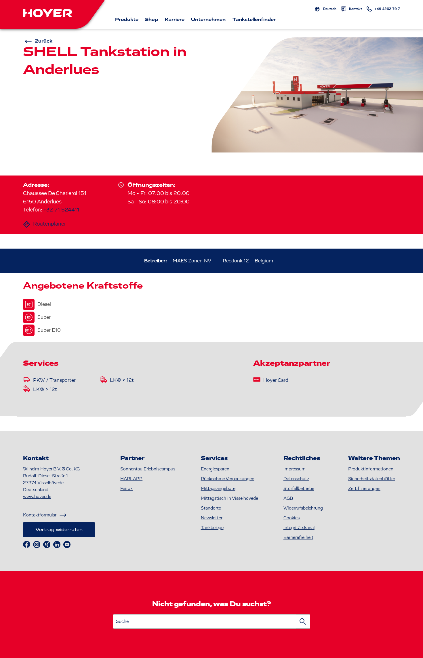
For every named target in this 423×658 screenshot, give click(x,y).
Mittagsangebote (218, 488)
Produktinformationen (370, 469)
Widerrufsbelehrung (303, 508)
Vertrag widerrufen (59, 529)
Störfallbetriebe (298, 488)
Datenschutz (296, 478)
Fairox (126, 488)
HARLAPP (131, 478)
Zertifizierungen (364, 488)
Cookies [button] (291, 518)
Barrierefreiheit (298, 537)
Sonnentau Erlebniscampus (147, 469)
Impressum (294, 469)
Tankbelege (212, 527)
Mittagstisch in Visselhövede (229, 498)
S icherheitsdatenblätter (371, 478)
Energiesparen (215, 469)
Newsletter (211, 518)
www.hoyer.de (37, 496)
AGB (288, 498)
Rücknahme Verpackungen (227, 478)
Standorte (211, 508)
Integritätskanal (299, 527)
